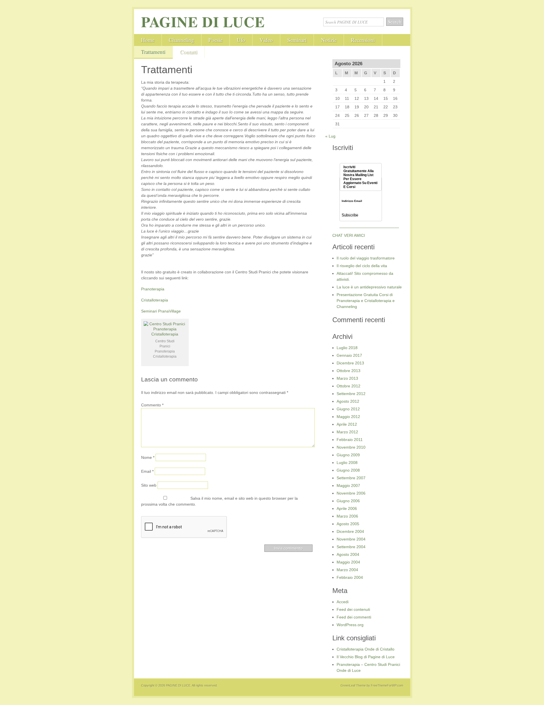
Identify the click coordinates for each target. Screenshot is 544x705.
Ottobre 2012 (348, 386)
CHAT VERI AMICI (348, 235)
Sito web (148, 485)
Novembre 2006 (351, 493)
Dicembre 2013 (350, 363)
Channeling (181, 39)
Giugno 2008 (348, 470)
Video (266, 39)
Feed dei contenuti (353, 609)
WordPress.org (350, 624)
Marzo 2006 (347, 516)
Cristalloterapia (154, 300)
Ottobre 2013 (348, 370)
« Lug (330, 136)
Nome (147, 457)
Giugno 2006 (348, 501)
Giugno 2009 (348, 455)
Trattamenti (153, 51)
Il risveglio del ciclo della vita (362, 265)
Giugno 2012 (348, 409)
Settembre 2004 (351, 546)
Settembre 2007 (351, 478)
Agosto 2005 (348, 524)
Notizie (329, 39)
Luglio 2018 (347, 347)
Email (147, 471)
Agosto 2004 (348, 554)
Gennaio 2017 (349, 355)
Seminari (297, 39)
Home (147, 39)
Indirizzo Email (352, 201)
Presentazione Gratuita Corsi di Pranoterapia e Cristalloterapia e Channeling (366, 300)
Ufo (241, 39)
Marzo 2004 (347, 569)
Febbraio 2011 (350, 439)
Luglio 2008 (347, 462)
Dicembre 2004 (350, 531)
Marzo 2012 (347, 432)
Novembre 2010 (351, 447)
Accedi (342, 602)
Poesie (215, 39)
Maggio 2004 (348, 562)
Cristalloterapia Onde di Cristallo (365, 649)
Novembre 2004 (351, 539)
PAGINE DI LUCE (203, 21)
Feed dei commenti (354, 617)
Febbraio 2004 (350, 577)
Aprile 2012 (347, 424)
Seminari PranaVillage (161, 311)
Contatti (188, 51)
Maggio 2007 (348, 485)
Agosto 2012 (348, 401)
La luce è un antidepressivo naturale (369, 287)
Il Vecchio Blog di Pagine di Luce (366, 657)
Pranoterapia (152, 289)
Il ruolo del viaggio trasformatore (366, 258)
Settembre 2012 (351, 393)
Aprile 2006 (347, 508)
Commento (152, 405)
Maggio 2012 (348, 416)
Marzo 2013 (347, 378)
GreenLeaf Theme (353, 685)
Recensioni (363, 39)
